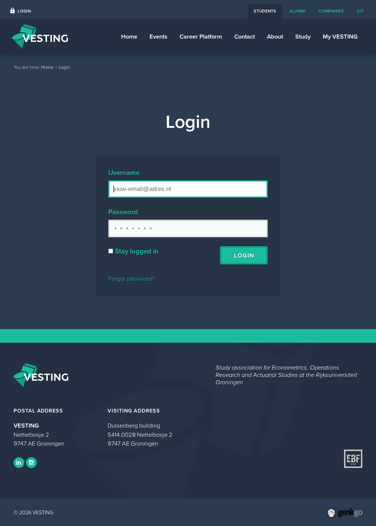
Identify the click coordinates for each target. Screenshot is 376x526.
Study (303, 36)
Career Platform (201, 36)
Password (123, 212)
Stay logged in (137, 251)
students (265, 11)
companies (331, 11)
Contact (244, 36)
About (275, 36)
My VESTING (340, 36)
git (360, 11)
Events (158, 36)
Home (129, 36)
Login (24, 11)
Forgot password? (131, 278)
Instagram (31, 462)
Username (124, 172)
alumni (297, 11)
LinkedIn (19, 462)
